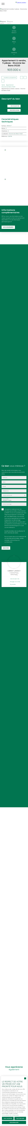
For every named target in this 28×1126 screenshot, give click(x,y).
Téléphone (6, 491)
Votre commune (7, 495)
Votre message (7, 504)
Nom (4, 482)
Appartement (10, 85)
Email (4, 486)
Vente (3, 85)
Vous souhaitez (6, 498)
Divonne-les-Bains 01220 (8, 87)
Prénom (5, 477)
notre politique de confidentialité (10, 1115)
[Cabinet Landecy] (21, 4)
